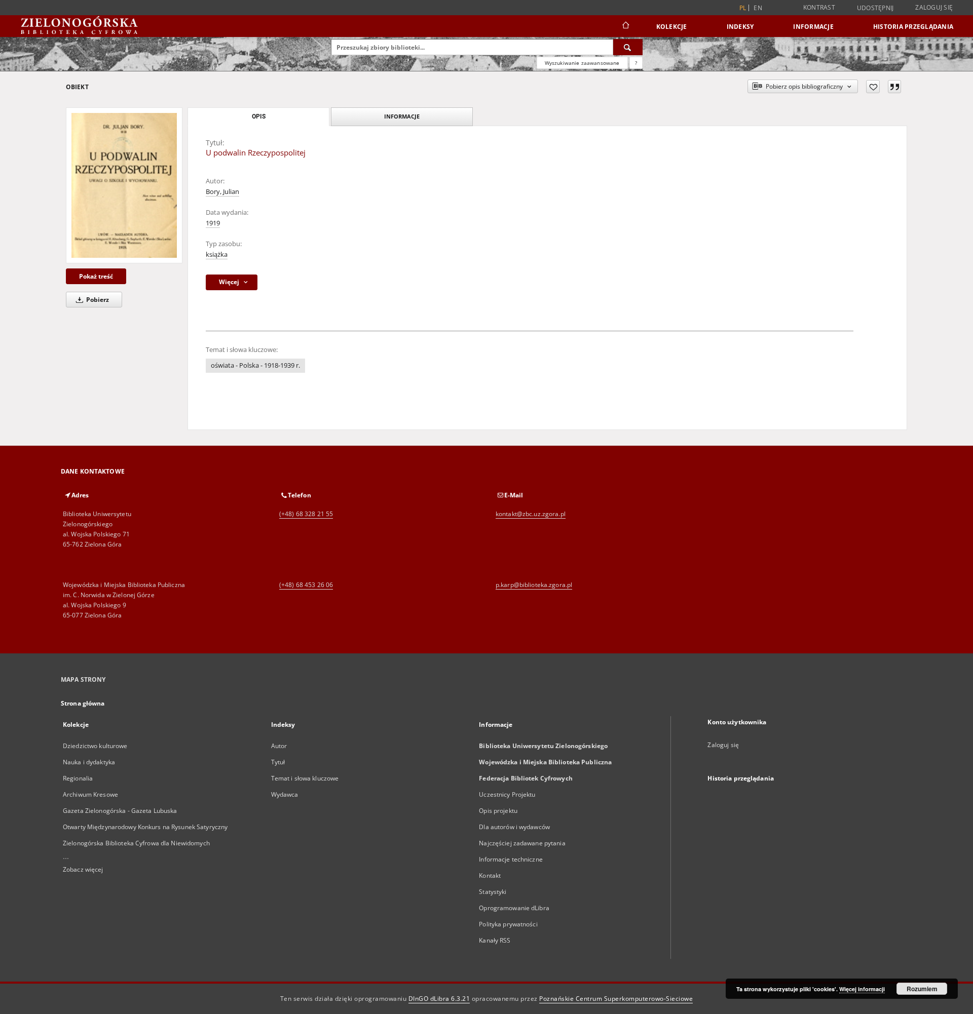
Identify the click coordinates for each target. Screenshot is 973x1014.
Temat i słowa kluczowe (305, 778)
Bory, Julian (222, 191)
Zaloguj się (934, 7)
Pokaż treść (96, 276)
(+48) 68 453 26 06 (306, 584)
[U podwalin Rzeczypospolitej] (124, 185)
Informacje (813, 26)
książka (217, 254)
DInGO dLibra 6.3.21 (439, 998)
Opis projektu (498, 810)
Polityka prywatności (508, 924)
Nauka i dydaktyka (89, 762)
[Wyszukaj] (628, 47)
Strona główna (83, 703)
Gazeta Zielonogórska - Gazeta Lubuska (120, 810)
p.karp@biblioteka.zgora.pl (534, 584)
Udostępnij (875, 8)
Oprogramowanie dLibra (514, 908)
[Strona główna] (625, 26)
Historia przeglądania (913, 26)
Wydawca (284, 794)
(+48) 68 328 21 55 (306, 514)
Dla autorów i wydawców (514, 827)
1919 (213, 223)
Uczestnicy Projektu (507, 794)
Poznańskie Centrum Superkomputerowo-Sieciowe (616, 998)
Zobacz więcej (83, 869)
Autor (279, 746)
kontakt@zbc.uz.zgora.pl (531, 514)
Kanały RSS (494, 940)
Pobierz (97, 299)
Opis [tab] (259, 116)
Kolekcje (671, 26)
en (758, 8)
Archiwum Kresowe (90, 794)
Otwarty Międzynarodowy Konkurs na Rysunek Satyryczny (145, 827)
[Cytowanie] (894, 86)
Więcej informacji (862, 989)
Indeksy (740, 26)
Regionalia (78, 778)
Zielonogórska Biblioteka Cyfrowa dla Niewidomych (136, 843)
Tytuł (278, 762)
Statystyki (492, 891)
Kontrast (819, 7)
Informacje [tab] (402, 116)
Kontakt (490, 875)
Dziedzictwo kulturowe (95, 746)
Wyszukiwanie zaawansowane (582, 62)
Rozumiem (922, 988)
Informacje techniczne (511, 859)
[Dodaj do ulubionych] (873, 86)
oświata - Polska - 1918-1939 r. (255, 365)
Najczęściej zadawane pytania (522, 843)
